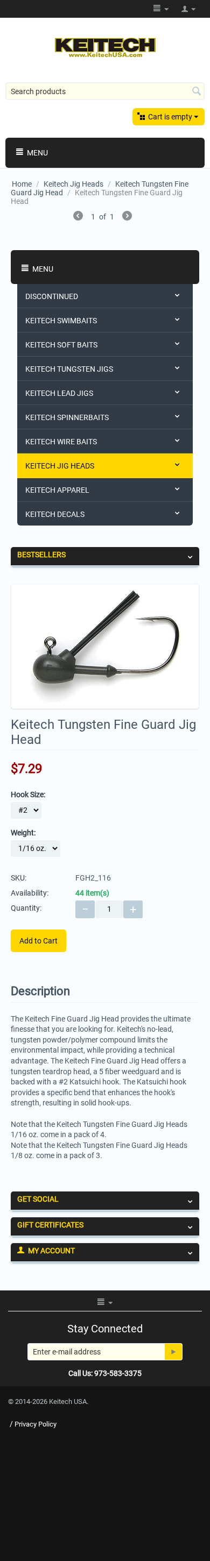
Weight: (23, 832)
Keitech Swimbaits (61, 320)
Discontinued (51, 296)
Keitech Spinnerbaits (67, 417)
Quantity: (26, 908)
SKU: (18, 878)
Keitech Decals (55, 514)
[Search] (196, 92)
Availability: (29, 893)
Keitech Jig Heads (73, 184)
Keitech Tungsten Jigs (69, 369)
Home (22, 184)
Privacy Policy (36, 1424)
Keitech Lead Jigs (59, 393)
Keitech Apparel (57, 490)
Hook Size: (28, 794)
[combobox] (105, 91)
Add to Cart (38, 940)
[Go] (173, 1352)
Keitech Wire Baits (61, 441)
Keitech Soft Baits (61, 344)
